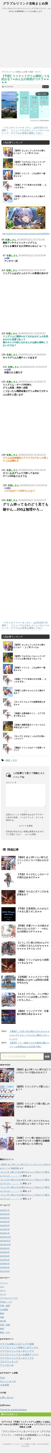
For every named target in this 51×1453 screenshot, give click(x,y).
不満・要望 (5, 1306)
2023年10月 (5, 1244)
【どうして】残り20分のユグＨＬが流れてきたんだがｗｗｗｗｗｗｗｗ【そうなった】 (33, 945)
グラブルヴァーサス (9, 1298)
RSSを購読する (10, 1414)
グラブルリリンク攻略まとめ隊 (25, 3)
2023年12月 (5, 1237)
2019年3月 (5, 1267)
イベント (4, 1283)
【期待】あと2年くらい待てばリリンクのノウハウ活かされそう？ (33, 860)
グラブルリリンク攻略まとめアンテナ (19, 1347)
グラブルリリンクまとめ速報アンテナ (19, 1354)
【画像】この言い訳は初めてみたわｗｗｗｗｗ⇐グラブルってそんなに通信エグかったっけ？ (29, 1035)
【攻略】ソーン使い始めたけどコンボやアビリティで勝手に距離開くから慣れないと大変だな (33, 1141)
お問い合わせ (7, 1397)
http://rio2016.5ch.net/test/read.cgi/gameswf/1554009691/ (26, 234)
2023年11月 (5, 1241)
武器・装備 (5, 1325)
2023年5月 (5, 1260)
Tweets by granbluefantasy (13, 1410)
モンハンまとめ (8, 1381)
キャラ (3, 1294)
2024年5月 (5, 1218)
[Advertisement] (25, 41)
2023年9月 (5, 1248)
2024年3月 (5, 1225)
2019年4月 (5, 1264)
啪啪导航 (15, 1168)
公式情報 (4, 1309)
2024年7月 (5, 1210)
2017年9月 (5, 1271)
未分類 (3, 1321)
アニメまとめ (7, 1365)
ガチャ (3, 1290)
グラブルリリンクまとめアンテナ (17, 1351)
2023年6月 (5, 1256)
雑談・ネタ (11, 760)
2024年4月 (5, 1222)
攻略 (2, 1317)
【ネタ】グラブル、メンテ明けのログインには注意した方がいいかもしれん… (33, 997)
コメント (11, 782)
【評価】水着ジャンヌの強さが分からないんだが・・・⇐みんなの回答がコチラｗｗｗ (33, 928)
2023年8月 (5, 1252)
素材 (2, 1328)
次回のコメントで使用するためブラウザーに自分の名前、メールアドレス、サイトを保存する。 (24, 817)
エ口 (2, 1287)
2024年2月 (5, 1229)
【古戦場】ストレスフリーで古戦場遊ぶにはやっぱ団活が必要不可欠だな (33, 980)
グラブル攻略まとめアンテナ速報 (17, 1344)
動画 (2, 1313)
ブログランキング (9, 1361)
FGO (2, 1378)
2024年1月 (5, 1233)
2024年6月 (5, 1214)
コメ (45, 87)
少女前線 (4, 1385)
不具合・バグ (6, 1302)
